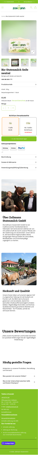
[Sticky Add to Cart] (34, 451)
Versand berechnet (18, 101)
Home (3, 16)
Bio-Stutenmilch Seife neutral (15, 16)
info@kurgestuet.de (12, 407)
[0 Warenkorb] (35, 7)
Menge (3, 104)
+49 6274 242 (5, 397)
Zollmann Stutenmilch (21, 452)
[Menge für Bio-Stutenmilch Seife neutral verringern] (3, 108)
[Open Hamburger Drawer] (2, 7)
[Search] (31, 7)
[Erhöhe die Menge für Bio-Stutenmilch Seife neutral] (13, 108)
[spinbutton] (8, 108)
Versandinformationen (8, 418)
